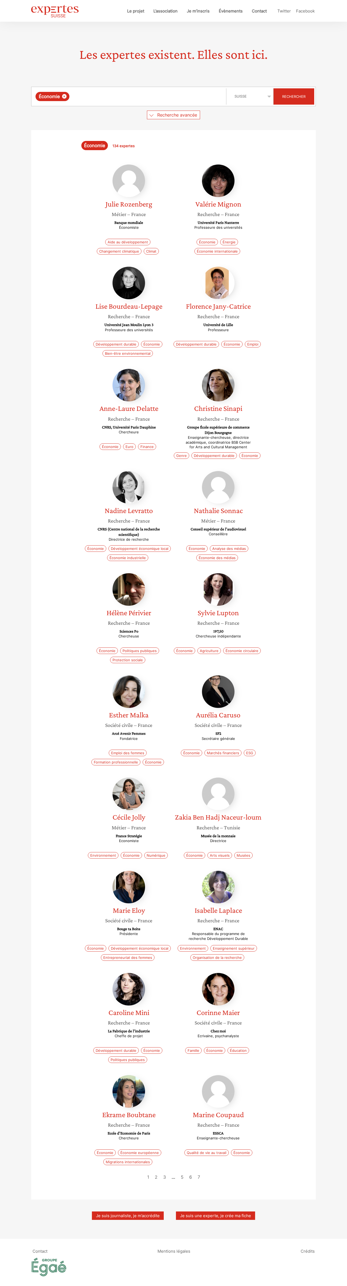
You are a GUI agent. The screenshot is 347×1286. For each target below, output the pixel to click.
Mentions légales (174, 1250)
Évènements (231, 11)
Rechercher (294, 96)
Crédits (308, 1250)
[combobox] (129, 96)
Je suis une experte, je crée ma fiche (215, 1215)
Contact (259, 11)
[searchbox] (125, 96)
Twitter (284, 11)
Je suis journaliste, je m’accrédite (128, 1215)
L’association (165, 11)
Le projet (135, 11)
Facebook (305, 11)
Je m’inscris (198, 11)
